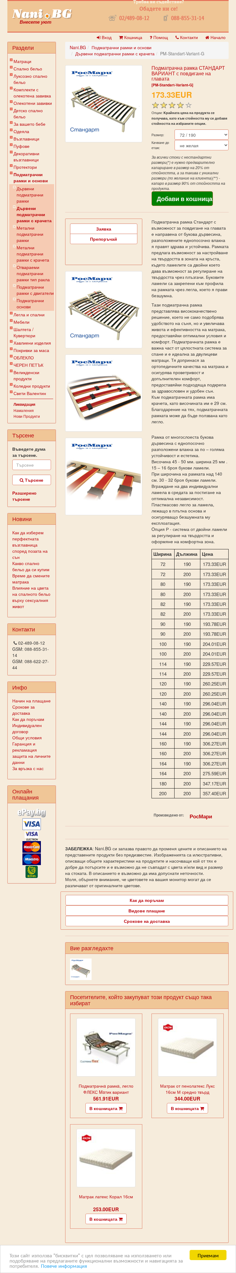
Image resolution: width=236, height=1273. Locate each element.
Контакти (188, 37)
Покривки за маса (31, 350)
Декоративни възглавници (26, 156)
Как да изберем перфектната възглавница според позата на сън (30, 544)
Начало (217, 37)
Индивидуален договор (27, 728)
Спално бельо (28, 68)
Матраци (22, 61)
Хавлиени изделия (32, 343)
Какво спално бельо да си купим (30, 566)
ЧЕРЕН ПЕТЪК (28, 365)
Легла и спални (29, 314)
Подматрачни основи (30, 303)
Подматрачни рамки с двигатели (35, 290)
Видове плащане (146, 910)
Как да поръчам (28, 719)
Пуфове (22, 146)
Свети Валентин (30, 393)
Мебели (22, 322)
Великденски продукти (26, 375)
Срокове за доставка (23, 710)
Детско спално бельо (28, 113)
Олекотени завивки (33, 103)
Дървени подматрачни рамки (30, 194)
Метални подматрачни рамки (30, 234)
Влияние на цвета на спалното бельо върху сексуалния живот (31, 597)
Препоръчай (103, 239)
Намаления (24, 410)
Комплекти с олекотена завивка (32, 92)
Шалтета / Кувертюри (24, 332)
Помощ (160, 37)
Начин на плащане (31, 701)
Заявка (103, 229)
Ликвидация (24, 404)
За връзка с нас (28, 768)
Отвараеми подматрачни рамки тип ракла (33, 273)
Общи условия (27, 737)
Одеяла (21, 131)
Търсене (33, 480)
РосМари (201, 816)
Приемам (208, 1255)
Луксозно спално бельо (30, 79)
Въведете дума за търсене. (28, 452)
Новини (22, 519)
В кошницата (104, 1108)
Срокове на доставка (147, 921)
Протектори (25, 167)
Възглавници (26, 139)
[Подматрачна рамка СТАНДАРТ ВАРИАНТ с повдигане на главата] (103, 103)
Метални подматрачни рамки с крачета (33, 253)
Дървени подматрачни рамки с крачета (34, 214)
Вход (106, 37)
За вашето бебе (29, 124)
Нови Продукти (27, 416)
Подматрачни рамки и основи (31, 177)
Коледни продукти (32, 386)
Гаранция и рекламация (24, 747)
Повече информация (64, 1265)
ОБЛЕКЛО (24, 357)
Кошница (132, 37)
